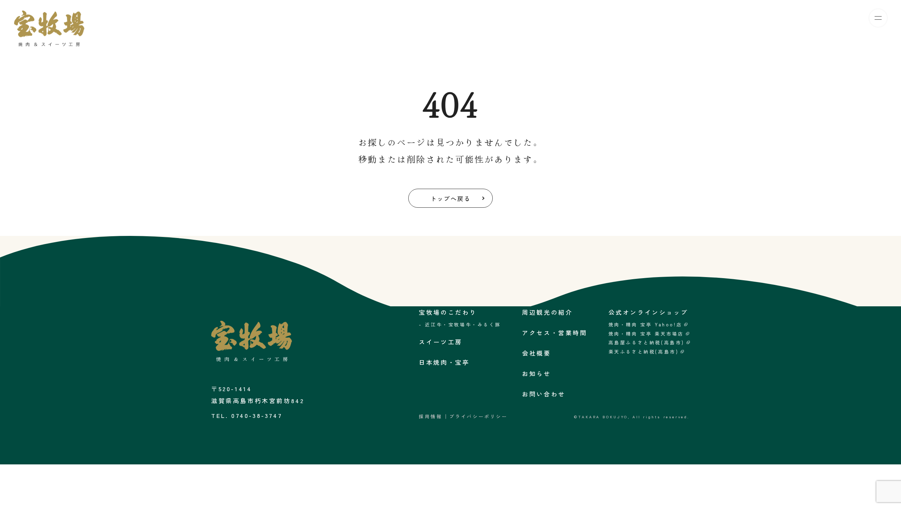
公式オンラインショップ (648, 312)
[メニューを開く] (878, 18)
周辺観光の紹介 (547, 312)
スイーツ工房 (747, 19)
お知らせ (536, 373)
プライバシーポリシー (478, 416)
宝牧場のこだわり (691, 19)
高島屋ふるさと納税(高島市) (647, 342)
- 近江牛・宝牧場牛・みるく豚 (460, 324)
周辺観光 (846, 19)
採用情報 (430, 416)
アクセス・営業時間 (554, 332)
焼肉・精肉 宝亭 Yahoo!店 (645, 324)
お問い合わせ (544, 393)
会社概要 (536, 353)
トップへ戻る (450, 198)
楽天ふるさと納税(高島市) (644, 352)
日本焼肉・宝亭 (799, 19)
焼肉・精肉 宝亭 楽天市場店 (646, 334)
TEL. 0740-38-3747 (246, 415)
